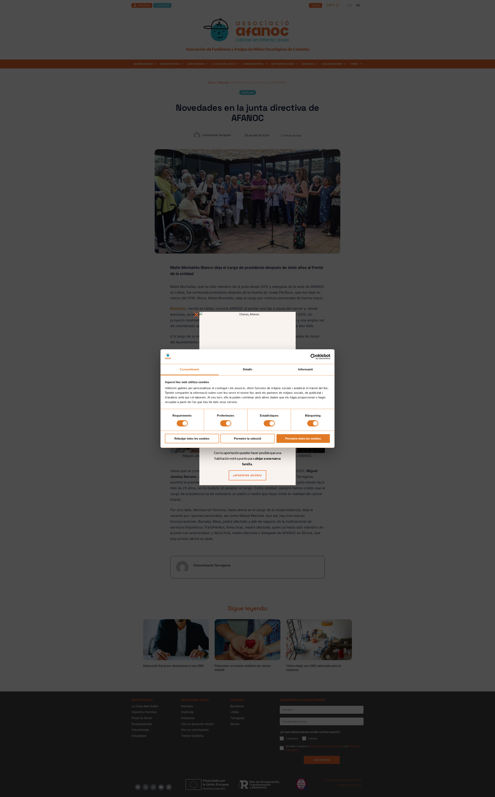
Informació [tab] (305, 369)
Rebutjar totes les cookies (191, 438)
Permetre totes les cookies (303, 438)
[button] (196, 315)
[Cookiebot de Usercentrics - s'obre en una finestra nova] (313, 357)
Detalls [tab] (247, 369)
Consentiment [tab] (189, 369)
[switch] (225, 423)
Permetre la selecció (247, 438)
